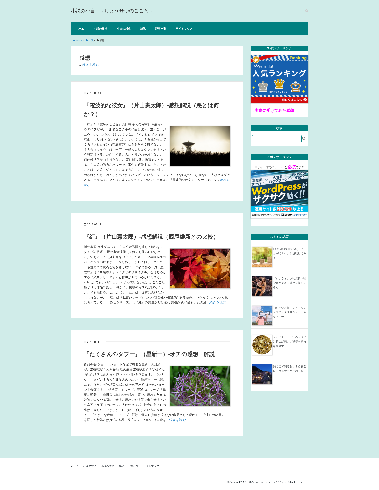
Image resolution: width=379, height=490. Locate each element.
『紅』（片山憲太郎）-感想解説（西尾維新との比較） (151, 237)
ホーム (80, 28)
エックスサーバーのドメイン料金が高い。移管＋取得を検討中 (289, 342)
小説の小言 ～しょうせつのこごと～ (112, 10)
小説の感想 (124, 28)
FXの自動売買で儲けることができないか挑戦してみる (289, 253)
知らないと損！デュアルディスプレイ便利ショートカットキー (289, 312)
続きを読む (90, 64)
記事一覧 (160, 28)
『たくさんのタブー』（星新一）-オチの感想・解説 (149, 354)
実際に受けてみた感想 (274, 110)
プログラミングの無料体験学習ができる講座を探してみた (289, 283)
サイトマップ (184, 28)
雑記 (143, 28)
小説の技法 (100, 28)
